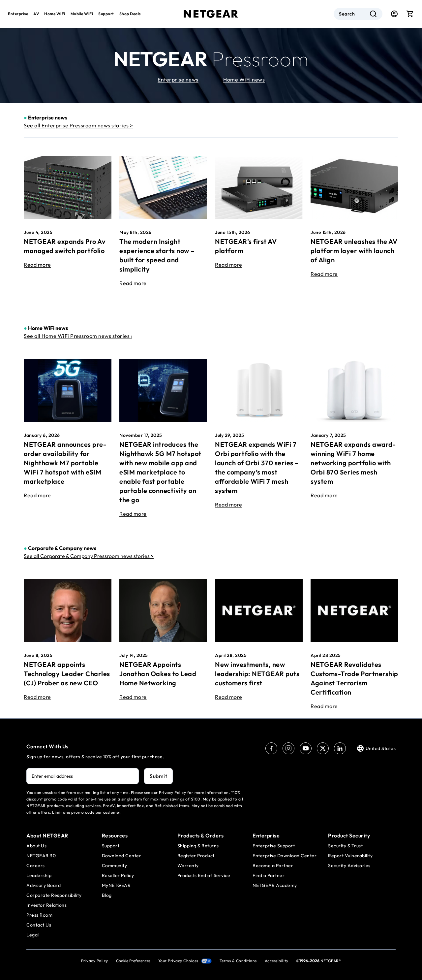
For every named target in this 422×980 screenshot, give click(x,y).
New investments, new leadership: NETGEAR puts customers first (257, 673)
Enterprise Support (274, 846)
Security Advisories (349, 865)
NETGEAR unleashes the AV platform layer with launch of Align (354, 250)
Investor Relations (46, 905)
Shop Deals (130, 13)
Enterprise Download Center (284, 856)
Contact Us (38, 925)
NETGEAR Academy (275, 885)
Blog (107, 895)
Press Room (39, 915)
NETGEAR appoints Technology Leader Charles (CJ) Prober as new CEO (67, 673)
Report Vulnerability (350, 856)
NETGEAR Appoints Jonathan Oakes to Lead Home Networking (157, 673)
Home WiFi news (244, 79)
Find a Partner (269, 875)
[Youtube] (306, 748)
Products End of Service (203, 875)
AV (36, 13)
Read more (37, 264)
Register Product (196, 856)
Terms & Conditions (238, 960)
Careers (35, 865)
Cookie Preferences (133, 960)
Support (106, 13)
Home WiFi (54, 13)
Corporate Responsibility (53, 895)
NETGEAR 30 (41, 856)
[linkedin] (340, 748)
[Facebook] (271, 748)
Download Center (121, 856)
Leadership (38, 875)
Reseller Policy (118, 875)
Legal (32, 935)
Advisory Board (43, 885)
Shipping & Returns (198, 846)
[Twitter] (323, 748)
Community (114, 865)
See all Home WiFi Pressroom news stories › (78, 336)
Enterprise (18, 13)
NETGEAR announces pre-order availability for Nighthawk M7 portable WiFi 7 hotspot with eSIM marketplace (65, 462)
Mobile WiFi (82, 13)
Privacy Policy (94, 960)
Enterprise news (178, 79)
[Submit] (373, 14)
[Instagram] (288, 748)
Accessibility (276, 960)
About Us (36, 846)
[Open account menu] (394, 14)
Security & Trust (345, 846)
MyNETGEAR (116, 885)
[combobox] (358, 14)
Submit (158, 776)
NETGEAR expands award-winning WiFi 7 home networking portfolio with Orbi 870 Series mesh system (353, 462)
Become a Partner (273, 865)
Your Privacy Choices (178, 960)
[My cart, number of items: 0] (410, 14)
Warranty (188, 865)
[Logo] (211, 14)
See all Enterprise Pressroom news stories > (78, 125)
